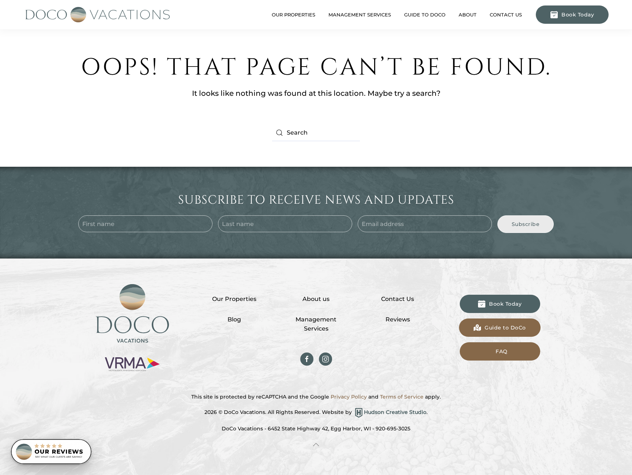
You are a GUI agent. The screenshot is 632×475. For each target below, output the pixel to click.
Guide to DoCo (424, 15)
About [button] (468, 15)
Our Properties (234, 298)
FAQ (502, 351)
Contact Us (506, 15)
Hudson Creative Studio (395, 412)
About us (316, 298)
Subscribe (526, 224)
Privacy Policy (349, 396)
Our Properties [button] (293, 15)
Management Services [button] (359, 15)
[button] (316, 444)
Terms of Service (402, 396)
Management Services (316, 324)
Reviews (397, 319)
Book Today (577, 14)
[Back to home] (96, 14)
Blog (234, 319)
